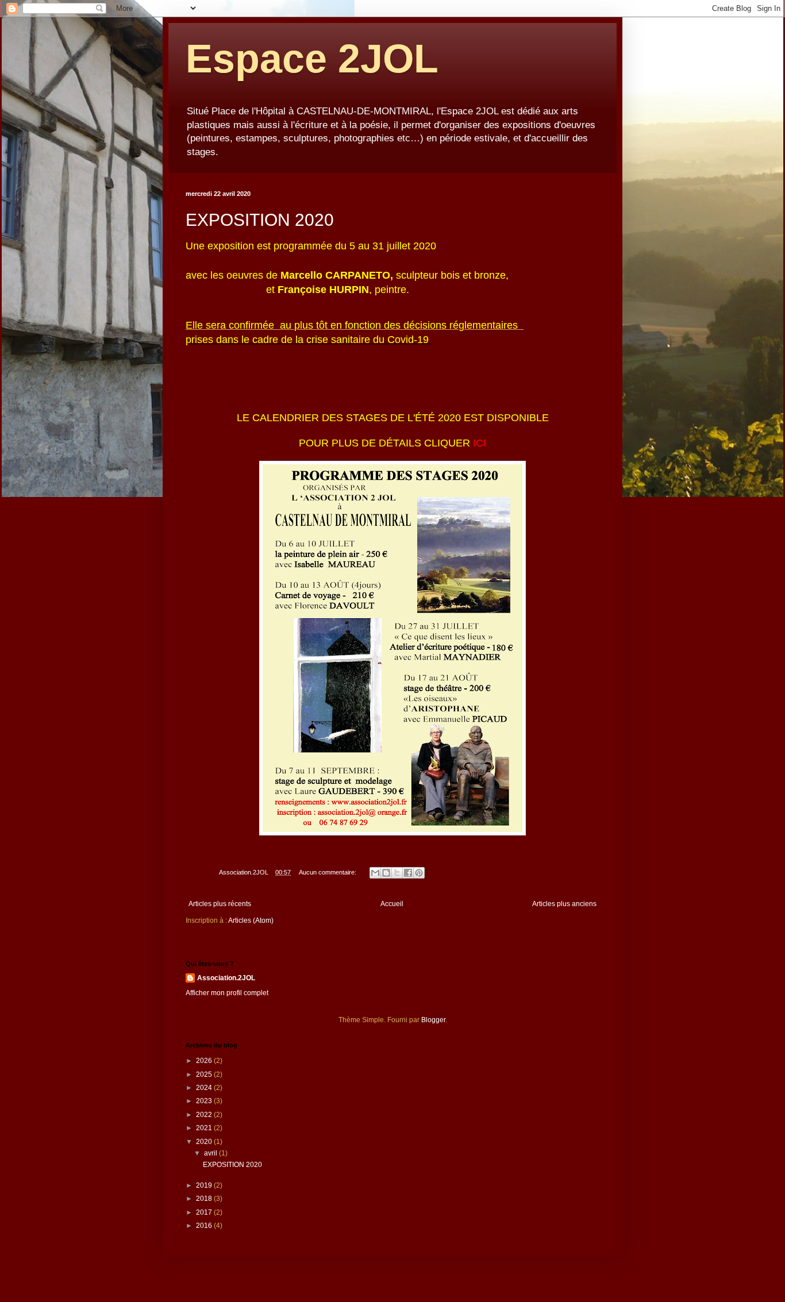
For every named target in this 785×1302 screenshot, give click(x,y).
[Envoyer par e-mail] (375, 873)
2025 (205, 1074)
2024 (205, 1088)
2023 (205, 1101)
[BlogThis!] (386, 873)
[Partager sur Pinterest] (419, 873)
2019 (205, 1185)
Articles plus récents (219, 904)
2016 (205, 1226)
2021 (205, 1128)
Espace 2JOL (312, 58)
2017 (205, 1212)
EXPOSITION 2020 (260, 219)
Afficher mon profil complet (227, 993)
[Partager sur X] (397, 873)
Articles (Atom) (251, 920)
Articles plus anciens (564, 904)
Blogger (433, 1020)
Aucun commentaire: (328, 872)
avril (211, 1153)
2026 (205, 1061)
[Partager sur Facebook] (408, 873)
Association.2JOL (226, 978)
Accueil (391, 904)
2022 (205, 1115)
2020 (205, 1142)
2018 (205, 1199)
